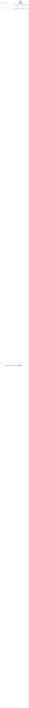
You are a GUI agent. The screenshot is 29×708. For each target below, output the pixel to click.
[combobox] (14, 8)
